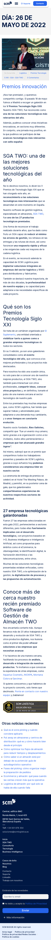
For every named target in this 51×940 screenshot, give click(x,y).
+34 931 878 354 (15, 828)
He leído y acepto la (26, 903)
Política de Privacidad (36, 903)
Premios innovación (24, 86)
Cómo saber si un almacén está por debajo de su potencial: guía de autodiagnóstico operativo (22, 761)
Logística (23, 73)
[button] (16, 3)
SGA (12, 78)
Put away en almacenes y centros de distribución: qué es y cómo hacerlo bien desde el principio (25, 741)
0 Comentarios (33, 78)
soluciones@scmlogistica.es (15, 831)
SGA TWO (19, 78)
